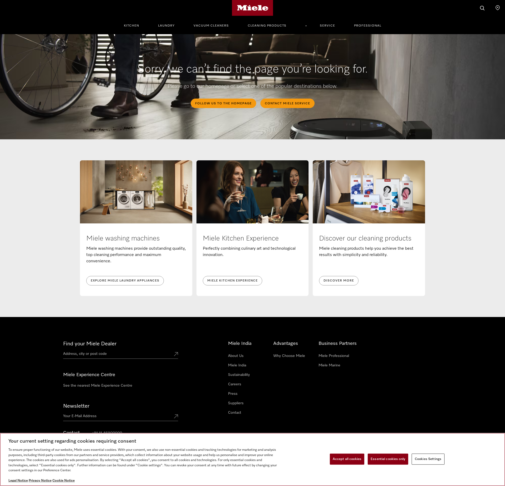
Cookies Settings (428, 459)
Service (327, 25)
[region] (252, 459)
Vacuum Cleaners (211, 25)
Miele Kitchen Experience (232, 280)
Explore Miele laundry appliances (125, 280)
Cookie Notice (63, 480)
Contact (234, 413)
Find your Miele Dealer (90, 343)
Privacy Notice (40, 480)
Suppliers (236, 403)
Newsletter (76, 406)
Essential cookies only (388, 459)
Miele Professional (334, 356)
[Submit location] (176, 354)
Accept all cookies (347, 459)
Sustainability (239, 375)
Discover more (339, 280)
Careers (234, 384)
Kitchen (131, 25)
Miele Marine (329, 365)
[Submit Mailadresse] (176, 417)
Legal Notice (18, 480)
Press (233, 394)
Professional (367, 25)
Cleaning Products (267, 25)
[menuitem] (134, 25)
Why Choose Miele (289, 356)
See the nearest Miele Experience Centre (97, 385)
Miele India (237, 365)
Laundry (166, 25)
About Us (236, 356)
